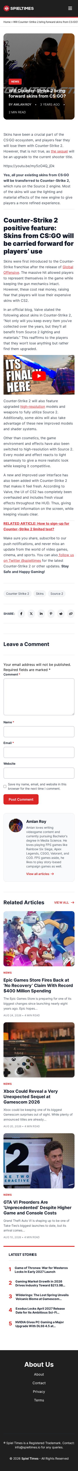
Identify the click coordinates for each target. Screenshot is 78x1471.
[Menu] (70, 8)
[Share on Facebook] (21, 613)
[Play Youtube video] (39, 376)
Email (8, 743)
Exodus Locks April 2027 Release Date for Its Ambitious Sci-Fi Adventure (40, 1310)
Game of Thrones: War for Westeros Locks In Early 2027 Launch (41, 1269)
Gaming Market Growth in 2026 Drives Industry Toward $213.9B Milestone (39, 1283)
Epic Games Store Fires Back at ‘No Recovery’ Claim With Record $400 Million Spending (38, 985)
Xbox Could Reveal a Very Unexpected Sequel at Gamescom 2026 (30, 1097)
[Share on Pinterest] (51, 613)
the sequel (59, 151)
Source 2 (56, 593)
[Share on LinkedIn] (41, 613)
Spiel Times (30, 1458)
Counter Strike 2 (17, 593)
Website (9, 763)
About (39, 1374)
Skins (40, 593)
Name (8, 722)
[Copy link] (71, 613)
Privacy (39, 1391)
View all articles (37, 874)
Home (7, 21)
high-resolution (32, 406)
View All (61, 902)
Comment (11, 674)
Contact (39, 1383)
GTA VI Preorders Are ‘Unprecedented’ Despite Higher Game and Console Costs (37, 1208)
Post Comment (21, 799)
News (7, 972)
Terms (39, 1400)
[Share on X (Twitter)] (31, 613)
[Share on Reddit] (61, 613)
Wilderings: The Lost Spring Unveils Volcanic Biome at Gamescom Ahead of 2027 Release (42, 1297)
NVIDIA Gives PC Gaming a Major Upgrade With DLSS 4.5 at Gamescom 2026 (39, 1324)
